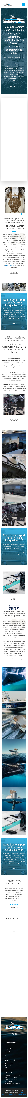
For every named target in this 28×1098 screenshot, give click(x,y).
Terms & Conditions (7, 1094)
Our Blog (7, 1050)
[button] (14, 86)
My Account (8, 1065)
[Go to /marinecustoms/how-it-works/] (14, 140)
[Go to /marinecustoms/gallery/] (14, 113)
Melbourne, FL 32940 (14, 987)
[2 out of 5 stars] (12, 904)
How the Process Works (11, 1052)
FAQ (6, 1055)
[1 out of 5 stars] (10, 904)
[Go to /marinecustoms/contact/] (14, 309)
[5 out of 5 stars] (18, 904)
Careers (22, 1092)
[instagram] (15, 1034)
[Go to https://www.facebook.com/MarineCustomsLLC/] (11, 273)
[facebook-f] (12, 1034)
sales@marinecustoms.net (14, 963)
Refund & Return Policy (20, 1094)
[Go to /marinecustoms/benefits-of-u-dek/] (14, 167)
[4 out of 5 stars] (16, 904)
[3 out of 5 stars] (14, 904)
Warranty (7, 1053)
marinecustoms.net (10, 265)
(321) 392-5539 (14, 1008)
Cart (6, 1067)
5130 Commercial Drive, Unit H (14, 985)
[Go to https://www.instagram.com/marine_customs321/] (14, 273)
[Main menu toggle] (23, 4)
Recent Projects (9, 1048)
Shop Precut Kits (9, 1063)
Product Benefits (9, 1046)
